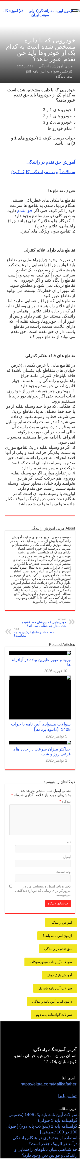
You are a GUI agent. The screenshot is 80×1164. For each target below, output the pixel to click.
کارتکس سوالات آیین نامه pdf (49, 71)
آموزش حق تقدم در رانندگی (50, 162)
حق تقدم (25, 210)
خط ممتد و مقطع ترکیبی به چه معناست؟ (34, 632)
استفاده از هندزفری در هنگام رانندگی (45, 1137)
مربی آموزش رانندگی (56, 66)
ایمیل (67, 857)
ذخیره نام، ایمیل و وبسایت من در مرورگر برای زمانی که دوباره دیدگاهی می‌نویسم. (43, 890)
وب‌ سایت (63, 871)
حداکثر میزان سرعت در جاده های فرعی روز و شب (41, 751)
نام (68, 842)
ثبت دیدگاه (64, 76)
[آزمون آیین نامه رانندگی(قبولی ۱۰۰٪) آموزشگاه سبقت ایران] (40, 13)
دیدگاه (65, 801)
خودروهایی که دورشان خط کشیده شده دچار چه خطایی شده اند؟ (44, 623)
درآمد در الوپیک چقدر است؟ (53, 1143)
